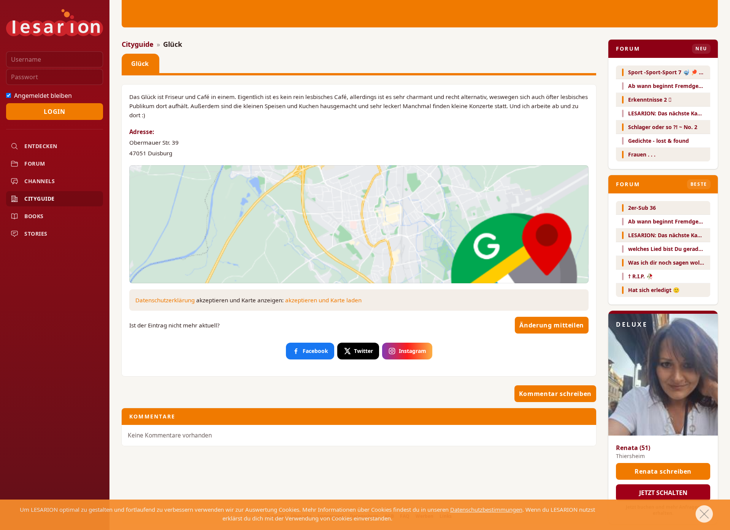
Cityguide (39, 198)
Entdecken (40, 146)
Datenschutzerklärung (165, 300)
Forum (34, 163)
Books (34, 216)
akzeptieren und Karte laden (323, 300)
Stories (36, 233)
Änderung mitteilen (551, 325)
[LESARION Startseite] (54, 22)
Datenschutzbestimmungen (486, 509)
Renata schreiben (663, 471)
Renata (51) (633, 448)
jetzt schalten (663, 492)
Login (54, 111)
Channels (39, 181)
